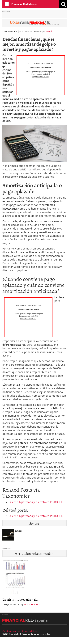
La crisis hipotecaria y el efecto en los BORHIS (36, 502)
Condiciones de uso (11, 631)
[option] (34, 584)
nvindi (49, 31)
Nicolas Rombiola (32, 604)
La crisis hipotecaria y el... (20, 599)
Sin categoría (9, 31)
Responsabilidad (29, 631)
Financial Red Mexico (24, 4)
